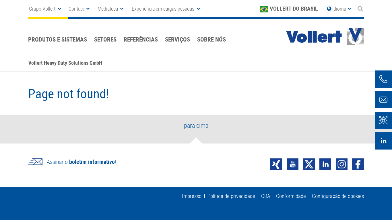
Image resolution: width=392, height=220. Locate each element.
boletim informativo (92, 162)
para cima (196, 125)
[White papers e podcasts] (383, 120)
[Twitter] (309, 164)
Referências (141, 39)
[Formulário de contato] (383, 99)
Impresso (191, 196)
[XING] (276, 164)
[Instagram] (342, 164)
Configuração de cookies (338, 196)
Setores (105, 39)
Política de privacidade (231, 196)
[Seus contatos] (383, 79)
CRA (265, 196)
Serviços (177, 39)
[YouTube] (292, 164)
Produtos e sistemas (57, 39)
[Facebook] (358, 164)
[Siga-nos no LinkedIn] (383, 141)
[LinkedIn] (325, 164)
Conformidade (291, 196)
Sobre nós (211, 39)
